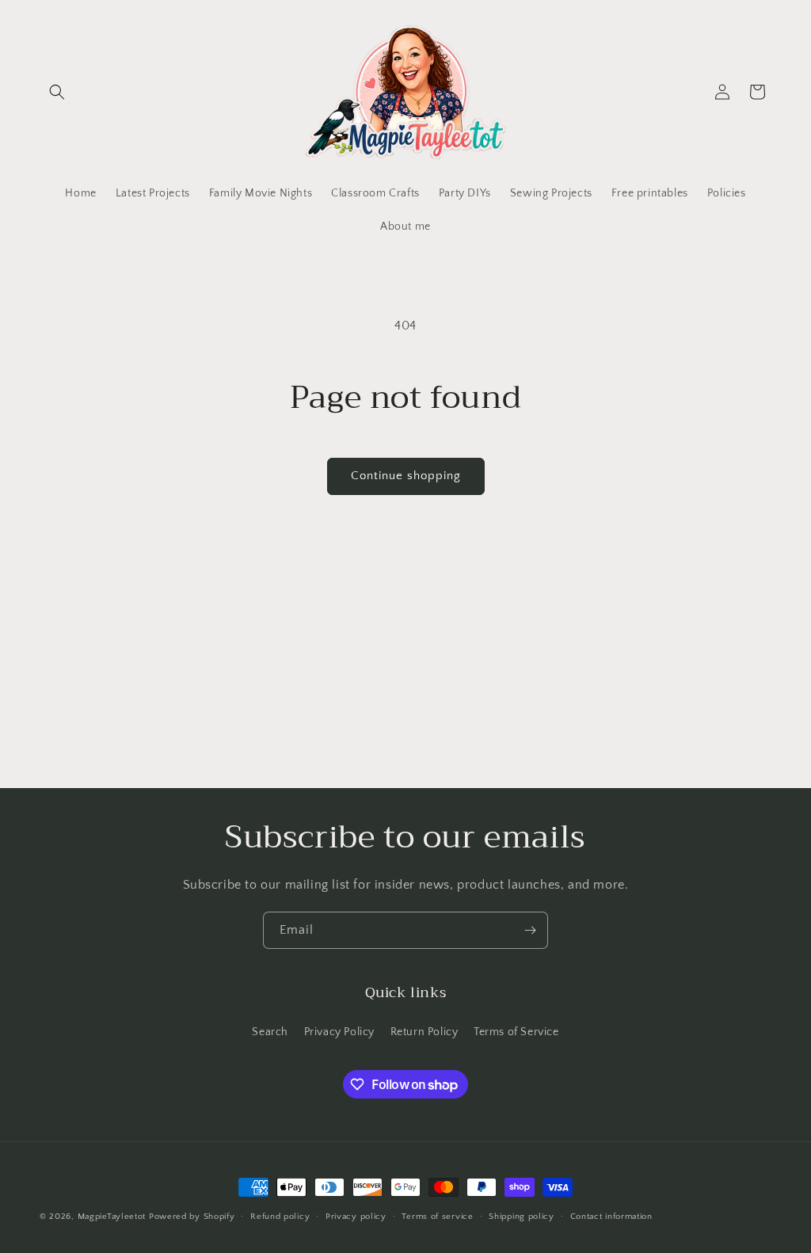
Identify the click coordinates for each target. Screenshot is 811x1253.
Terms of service (437, 1216)
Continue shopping (406, 475)
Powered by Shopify (192, 1216)
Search (270, 1032)
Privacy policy (356, 1216)
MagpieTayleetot (112, 1216)
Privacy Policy (339, 1032)
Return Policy (424, 1032)
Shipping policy (521, 1216)
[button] (57, 91)
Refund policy (280, 1216)
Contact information (611, 1216)
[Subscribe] (529, 930)
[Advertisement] (405, 669)
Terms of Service (516, 1032)
